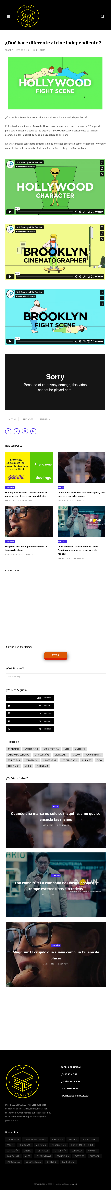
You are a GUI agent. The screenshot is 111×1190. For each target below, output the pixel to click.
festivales (28, 419)
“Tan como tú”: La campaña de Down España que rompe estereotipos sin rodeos (78, 550)
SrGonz (9, 50)
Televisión (45, 419)
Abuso (61, 487)
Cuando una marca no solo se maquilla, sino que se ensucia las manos (81, 494)
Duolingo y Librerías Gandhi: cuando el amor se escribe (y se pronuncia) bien (26, 494)
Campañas (12, 419)
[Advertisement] (56, 1015)
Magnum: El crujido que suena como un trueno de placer (26, 548)
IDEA (55, 655)
